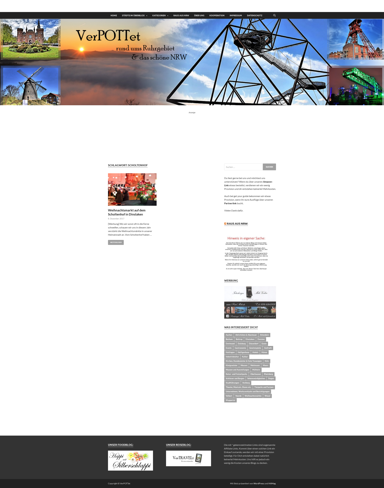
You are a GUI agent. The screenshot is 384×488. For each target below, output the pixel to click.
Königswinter (231, 365)
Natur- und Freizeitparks (236, 374)
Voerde (238, 396)
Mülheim (256, 369)
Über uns (199, 15)
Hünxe (264, 352)
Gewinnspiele (255, 348)
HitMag (272, 483)
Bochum (229, 339)
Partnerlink (230, 203)
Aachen (229, 335)
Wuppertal (230, 400)
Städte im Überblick (133, 15)
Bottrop (239, 339)
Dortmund (230, 343)
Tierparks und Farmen (263, 387)
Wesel (267, 396)
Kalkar (245, 356)
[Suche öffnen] (274, 15)
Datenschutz (254, 15)
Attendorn (264, 335)
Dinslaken (250, 339)
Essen (264, 343)
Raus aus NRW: (237, 223)
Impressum (236, 15)
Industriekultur (232, 356)
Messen (244, 365)
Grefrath (268, 348)
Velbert (229, 396)
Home (114, 15)
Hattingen (230, 352)
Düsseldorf (253, 343)
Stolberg (246, 383)
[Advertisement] (192, 136)
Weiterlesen (115, 241)
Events (229, 348)
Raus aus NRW (181, 15)
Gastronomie (240, 348)
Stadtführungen (232, 383)
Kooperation (217, 15)
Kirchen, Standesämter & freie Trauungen (244, 361)
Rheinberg (268, 374)
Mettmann (255, 365)
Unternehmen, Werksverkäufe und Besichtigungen (248, 391)
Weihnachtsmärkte (253, 396)
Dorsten (261, 339)
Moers (265, 365)
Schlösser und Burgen (235, 378)
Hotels (255, 352)
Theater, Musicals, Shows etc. (238, 387)
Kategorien (159, 15)
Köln (267, 361)
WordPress (259, 483)
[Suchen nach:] (250, 167)
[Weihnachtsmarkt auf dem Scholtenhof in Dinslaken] (134, 189)
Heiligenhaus (243, 352)
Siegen (271, 378)
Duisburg (242, 343)
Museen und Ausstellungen (237, 369)
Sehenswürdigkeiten (256, 378)
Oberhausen (255, 374)
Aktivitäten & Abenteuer (246, 335)
